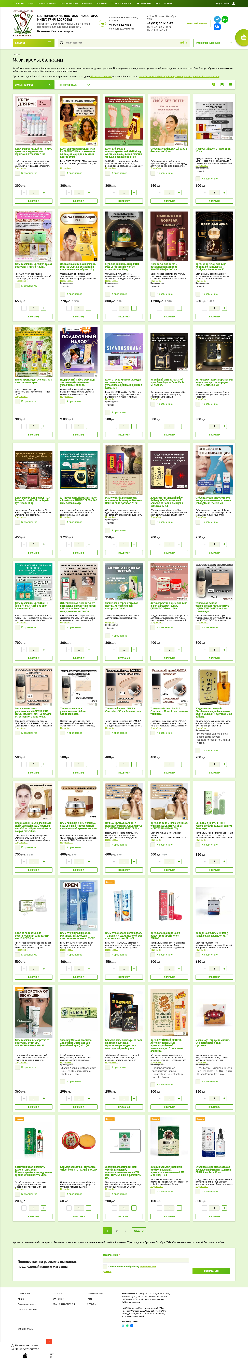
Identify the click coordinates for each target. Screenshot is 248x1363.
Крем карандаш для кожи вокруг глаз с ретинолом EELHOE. (165, 936)
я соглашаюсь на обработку (129, 1269)
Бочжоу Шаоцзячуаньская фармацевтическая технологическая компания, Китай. (213, 738)
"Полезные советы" (101, 76)
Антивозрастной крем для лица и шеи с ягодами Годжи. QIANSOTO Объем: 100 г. (168, 606)
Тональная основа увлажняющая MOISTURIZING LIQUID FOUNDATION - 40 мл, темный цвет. (212, 607)
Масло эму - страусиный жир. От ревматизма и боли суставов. (213, 1043)
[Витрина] (213, 85)
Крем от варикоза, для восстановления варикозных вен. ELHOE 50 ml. (32, 936)
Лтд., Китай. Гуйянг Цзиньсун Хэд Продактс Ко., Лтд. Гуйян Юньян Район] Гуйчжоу (214, 1071)
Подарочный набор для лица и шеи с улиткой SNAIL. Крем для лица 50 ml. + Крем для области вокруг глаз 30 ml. (33, 827)
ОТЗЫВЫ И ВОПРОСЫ (121, 3)
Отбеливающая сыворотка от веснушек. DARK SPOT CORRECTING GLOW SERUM (32, 1043)
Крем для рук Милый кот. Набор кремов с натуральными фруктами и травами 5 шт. (33, 151)
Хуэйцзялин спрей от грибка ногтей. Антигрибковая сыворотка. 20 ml (121, 606)
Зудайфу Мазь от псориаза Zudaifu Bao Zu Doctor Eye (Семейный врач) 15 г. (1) (76, 1043)
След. (137, 1231)
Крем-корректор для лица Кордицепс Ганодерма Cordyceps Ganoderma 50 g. (211, 267)
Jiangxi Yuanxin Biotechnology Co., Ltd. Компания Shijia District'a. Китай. (78, 1071)
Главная (17, 54)
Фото (157, 3)
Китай (200, 171)
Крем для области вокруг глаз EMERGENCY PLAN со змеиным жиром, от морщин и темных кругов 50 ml (77, 152)
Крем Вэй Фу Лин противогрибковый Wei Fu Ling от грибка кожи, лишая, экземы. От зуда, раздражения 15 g (123, 152)
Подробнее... (21, 168)
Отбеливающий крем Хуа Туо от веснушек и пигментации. (33, 265)
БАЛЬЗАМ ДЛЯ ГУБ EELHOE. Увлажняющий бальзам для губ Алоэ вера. (214, 826)
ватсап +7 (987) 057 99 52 (134, 1296)
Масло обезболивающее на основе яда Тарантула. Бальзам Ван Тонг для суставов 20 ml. (123, 500)
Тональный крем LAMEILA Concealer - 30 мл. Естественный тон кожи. (169, 711)
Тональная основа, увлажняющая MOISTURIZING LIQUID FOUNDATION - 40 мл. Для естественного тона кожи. (33, 712)
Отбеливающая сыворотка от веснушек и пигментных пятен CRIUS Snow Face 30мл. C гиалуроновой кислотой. (78, 607)
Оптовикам (101, 3)
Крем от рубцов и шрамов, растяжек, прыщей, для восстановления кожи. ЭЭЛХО (77, 936)
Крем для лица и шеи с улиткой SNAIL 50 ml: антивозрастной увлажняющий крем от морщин (78, 826)
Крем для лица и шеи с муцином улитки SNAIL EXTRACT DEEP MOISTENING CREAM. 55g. (169, 826)
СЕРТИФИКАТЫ (143, 3)
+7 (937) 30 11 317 (145, 1293)
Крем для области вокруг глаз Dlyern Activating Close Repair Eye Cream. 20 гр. (32, 500)
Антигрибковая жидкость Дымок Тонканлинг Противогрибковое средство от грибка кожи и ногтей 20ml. (33, 1171)
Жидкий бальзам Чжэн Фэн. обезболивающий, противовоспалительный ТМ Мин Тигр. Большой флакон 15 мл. (123, 1172)
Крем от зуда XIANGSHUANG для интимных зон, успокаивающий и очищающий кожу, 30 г (123, 383)
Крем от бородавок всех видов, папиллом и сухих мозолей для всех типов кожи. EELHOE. (123, 936)
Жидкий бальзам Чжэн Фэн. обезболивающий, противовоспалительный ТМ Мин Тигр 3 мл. (167, 1171)
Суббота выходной (157, 1296)
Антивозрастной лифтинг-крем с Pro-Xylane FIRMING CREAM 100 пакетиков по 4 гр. (78, 500)
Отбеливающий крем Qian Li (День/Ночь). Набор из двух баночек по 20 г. (31, 606)
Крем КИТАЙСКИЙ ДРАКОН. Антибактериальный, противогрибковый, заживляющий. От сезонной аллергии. (166, 1045)
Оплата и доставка (69, 3)
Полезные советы (47, 3)
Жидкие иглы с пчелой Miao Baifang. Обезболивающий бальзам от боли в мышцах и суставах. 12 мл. (167, 501)
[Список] (222, 85)
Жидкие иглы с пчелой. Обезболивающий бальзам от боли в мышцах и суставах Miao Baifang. (214, 712)
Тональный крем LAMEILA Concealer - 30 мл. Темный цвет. (123, 710)
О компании (18, 3)
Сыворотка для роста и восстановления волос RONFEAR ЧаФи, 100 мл (163, 267)
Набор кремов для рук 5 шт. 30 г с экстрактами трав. (33, 381)
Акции (31, 3)
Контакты (87, 3)
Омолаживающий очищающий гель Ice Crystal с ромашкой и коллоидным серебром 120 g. (78, 267)
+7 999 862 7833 (120, 24)
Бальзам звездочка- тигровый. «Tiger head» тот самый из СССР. (79, 1168)
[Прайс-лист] (231, 85)
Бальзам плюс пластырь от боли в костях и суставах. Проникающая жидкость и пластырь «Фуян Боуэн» (124, 1044)
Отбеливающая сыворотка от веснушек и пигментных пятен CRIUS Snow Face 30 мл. (213, 1170)
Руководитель (162, 1293)
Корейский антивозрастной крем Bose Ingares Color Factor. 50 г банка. (168, 382)
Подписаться (211, 1271)
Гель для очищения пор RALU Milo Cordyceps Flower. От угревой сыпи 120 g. (122, 267)
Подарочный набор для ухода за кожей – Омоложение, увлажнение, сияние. (77, 382)
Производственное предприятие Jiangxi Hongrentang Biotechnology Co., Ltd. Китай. (167, 1072)
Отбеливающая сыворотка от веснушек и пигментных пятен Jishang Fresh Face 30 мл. (213, 500)
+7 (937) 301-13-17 (160, 23)
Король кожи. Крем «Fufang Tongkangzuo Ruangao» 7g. (212, 934)
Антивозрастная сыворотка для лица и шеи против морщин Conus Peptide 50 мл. (214, 382)
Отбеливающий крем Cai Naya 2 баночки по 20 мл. (168, 150)
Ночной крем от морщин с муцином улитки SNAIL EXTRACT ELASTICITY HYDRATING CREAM (123, 826)
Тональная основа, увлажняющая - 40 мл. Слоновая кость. (73, 711)
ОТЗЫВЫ (168, 3)
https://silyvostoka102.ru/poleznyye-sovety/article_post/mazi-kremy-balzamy (179, 76)
